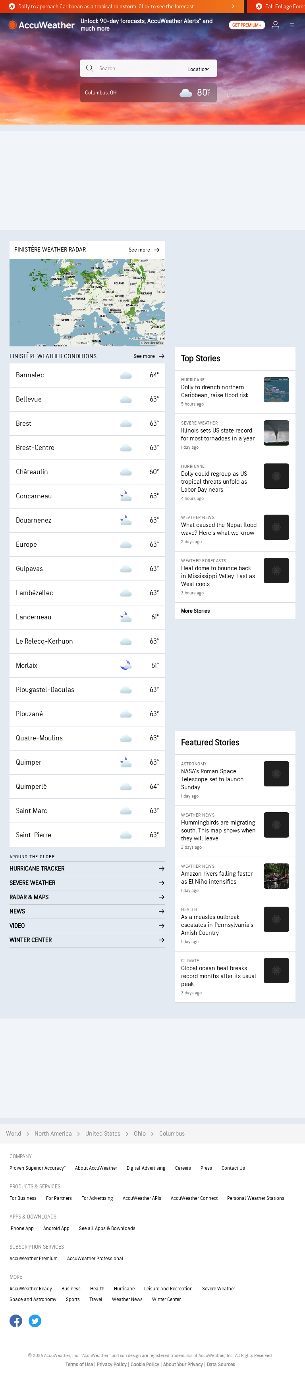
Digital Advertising (146, 1168)
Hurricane (124, 1289)
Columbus (172, 1134)
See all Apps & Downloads (107, 1228)
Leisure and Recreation (168, 1289)
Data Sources (221, 1364)
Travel (95, 1299)
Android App (56, 1228)
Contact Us (233, 1168)
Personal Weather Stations (255, 1198)
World (13, 1134)
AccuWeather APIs (142, 1198)
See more (144, 356)
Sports (73, 1299)
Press (206, 1168)
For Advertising (97, 1198)
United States (102, 1134)
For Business (23, 1198)
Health (97, 1289)
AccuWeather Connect (194, 1198)
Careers (183, 1168)
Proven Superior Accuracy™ (38, 1168)
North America (53, 1134)
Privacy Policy (112, 1364)
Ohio (140, 1134)
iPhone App (22, 1228)
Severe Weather (218, 1289)
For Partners (59, 1198)
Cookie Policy (145, 1364)
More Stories (195, 610)
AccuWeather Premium (34, 1258)
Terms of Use (80, 1364)
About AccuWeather (96, 1168)
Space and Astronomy (33, 1299)
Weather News (127, 1299)
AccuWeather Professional (95, 1258)
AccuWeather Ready (31, 1289)
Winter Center (166, 1299)
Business (71, 1289)
